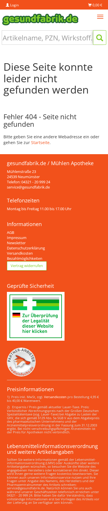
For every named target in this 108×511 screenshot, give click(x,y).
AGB (10, 232)
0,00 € (97, 5)
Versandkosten (20, 253)
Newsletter (16, 242)
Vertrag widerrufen (27, 265)
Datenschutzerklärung (26, 248)
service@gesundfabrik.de (28, 187)
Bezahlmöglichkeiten (24, 258)
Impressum (16, 237)
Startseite (40, 142)
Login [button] (14, 5)
